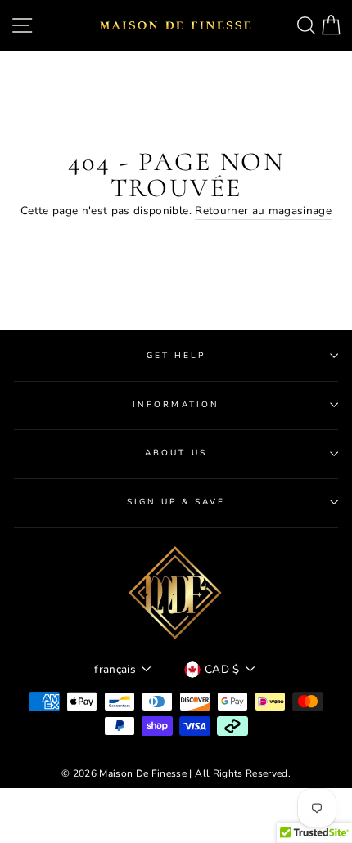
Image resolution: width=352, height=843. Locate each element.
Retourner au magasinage (263, 210)
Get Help (176, 355)
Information (176, 404)
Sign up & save (176, 502)
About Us (175, 453)
